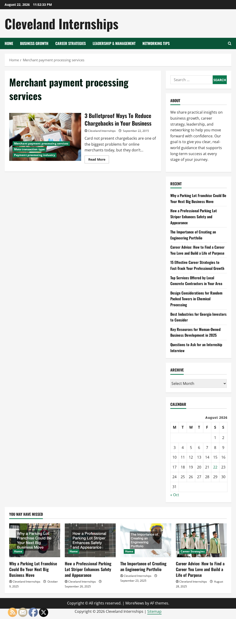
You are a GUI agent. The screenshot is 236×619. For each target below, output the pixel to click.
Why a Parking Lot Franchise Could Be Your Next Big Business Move (198, 198)
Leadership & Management (114, 43)
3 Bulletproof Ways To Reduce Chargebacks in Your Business (45, 137)
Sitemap (154, 611)
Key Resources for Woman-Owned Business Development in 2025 (195, 332)
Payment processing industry (34, 155)
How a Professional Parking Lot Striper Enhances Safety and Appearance (193, 216)
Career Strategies (70, 43)
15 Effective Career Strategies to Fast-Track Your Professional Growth (197, 265)
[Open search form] (229, 43)
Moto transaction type (29, 149)
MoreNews (134, 603)
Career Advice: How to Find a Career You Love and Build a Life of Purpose (197, 250)
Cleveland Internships (61, 23)
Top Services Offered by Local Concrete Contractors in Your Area (196, 280)
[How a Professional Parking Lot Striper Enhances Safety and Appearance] (90, 540)
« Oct (174, 494)
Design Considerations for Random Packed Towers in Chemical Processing (196, 298)
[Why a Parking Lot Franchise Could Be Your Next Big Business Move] (34, 540)
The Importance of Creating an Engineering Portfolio (193, 235)
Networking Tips (156, 43)
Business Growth (34, 43)
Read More (98, 160)
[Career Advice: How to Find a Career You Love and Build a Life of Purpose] (201, 540)
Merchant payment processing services (41, 143)
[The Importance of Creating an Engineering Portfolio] (145, 540)
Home (9, 43)
